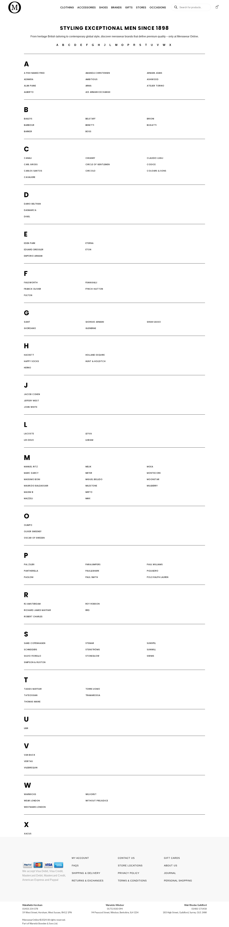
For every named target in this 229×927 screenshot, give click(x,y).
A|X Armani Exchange (97, 92)
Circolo (90, 170)
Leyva (88, 433)
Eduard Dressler (33, 249)
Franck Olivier (32, 288)
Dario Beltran (32, 203)
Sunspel (151, 643)
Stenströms (92, 649)
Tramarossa (92, 695)
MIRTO (89, 492)
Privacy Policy (128, 873)
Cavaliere (29, 177)
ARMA (88, 85)
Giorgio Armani (94, 321)
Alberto (29, 92)
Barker (28, 131)
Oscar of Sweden (34, 537)
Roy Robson (92, 603)
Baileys (28, 118)
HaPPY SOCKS (32, 361)
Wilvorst (91, 794)
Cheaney (90, 158)
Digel (27, 216)
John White (30, 407)
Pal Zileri (29, 564)
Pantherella (31, 570)
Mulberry (152, 485)
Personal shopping (178, 880)
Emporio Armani (33, 255)
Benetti (89, 125)
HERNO (27, 367)
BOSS (88, 131)
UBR (26, 728)
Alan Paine (30, 85)
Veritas (28, 761)
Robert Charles (33, 616)
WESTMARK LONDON (35, 807)
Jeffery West (31, 400)
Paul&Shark (92, 570)
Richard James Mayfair (37, 610)
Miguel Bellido (94, 479)
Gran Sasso (154, 321)
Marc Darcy (31, 473)
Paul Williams (155, 564)
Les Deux (29, 440)
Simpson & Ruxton (35, 662)
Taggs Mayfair (33, 688)
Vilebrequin (31, 767)
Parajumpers (93, 564)
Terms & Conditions (132, 880)
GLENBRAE (90, 328)
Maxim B (28, 492)
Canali (28, 158)
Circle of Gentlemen (97, 164)
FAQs (75, 865)
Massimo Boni (32, 479)
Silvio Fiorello (32, 655)
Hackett (29, 354)
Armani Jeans (155, 73)
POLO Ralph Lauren (157, 577)
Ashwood (153, 79)
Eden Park (29, 243)
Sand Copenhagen (34, 643)
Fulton (28, 295)
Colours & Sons (156, 170)
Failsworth (31, 282)
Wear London (32, 800)
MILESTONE (91, 485)
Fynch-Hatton (94, 288)
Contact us (126, 858)
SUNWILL (151, 649)
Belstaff (90, 118)
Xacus (28, 833)
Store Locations (130, 865)
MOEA (150, 466)
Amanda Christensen (97, 73)
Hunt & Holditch (95, 361)
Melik (88, 466)
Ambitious (91, 79)
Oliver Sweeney (33, 531)
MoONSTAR (153, 479)
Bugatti (152, 125)
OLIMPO (28, 525)
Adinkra (28, 79)
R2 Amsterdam (32, 603)
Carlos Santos (33, 170)
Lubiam (89, 440)
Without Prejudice (96, 800)
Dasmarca (30, 210)
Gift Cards (172, 858)
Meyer (88, 473)
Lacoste (29, 433)
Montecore (154, 473)
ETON (88, 249)
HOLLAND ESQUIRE (95, 354)
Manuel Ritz (31, 466)
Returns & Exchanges (87, 880)
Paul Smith (91, 577)
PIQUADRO (152, 570)
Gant (27, 321)
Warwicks (30, 794)
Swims (150, 655)
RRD (87, 610)
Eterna (89, 243)
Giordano (30, 328)
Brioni (150, 118)
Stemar (89, 643)
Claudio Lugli (155, 158)
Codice (151, 164)
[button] (67, 7)
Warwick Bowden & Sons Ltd (43, 923)
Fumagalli (91, 282)
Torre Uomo (92, 688)
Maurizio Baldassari (36, 485)
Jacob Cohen (32, 394)
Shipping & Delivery (86, 873)
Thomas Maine (32, 701)
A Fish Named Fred (34, 73)
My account (80, 858)
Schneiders (30, 649)
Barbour (29, 125)
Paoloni (29, 577)
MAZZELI (28, 498)
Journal (170, 873)
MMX (88, 498)
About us (170, 865)
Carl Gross (31, 164)
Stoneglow (92, 655)
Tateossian (31, 695)
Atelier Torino (156, 85)
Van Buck (29, 754)
